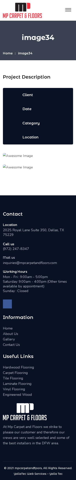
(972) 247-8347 (16, 248)
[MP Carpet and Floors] (22, 10)
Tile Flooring (13, 378)
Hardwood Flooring (18, 367)
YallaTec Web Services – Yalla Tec (38, 474)
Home (8, 53)
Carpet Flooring (15, 372)
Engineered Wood (17, 394)
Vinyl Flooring (14, 389)
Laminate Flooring (17, 383)
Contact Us (11, 344)
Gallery (9, 339)
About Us (10, 333)
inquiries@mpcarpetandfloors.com (30, 262)
